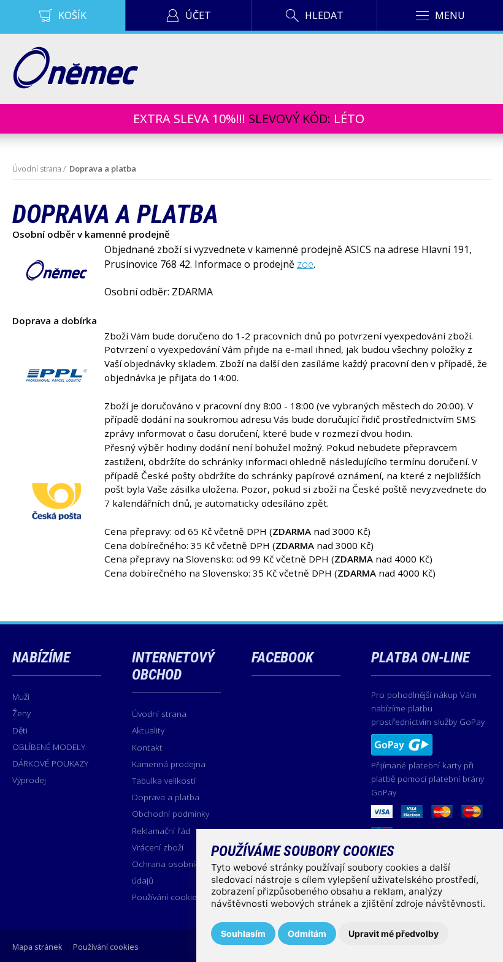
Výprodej (29, 780)
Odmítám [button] (307, 933)
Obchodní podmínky (170, 813)
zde (305, 264)
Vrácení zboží (157, 847)
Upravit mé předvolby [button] (393, 933)
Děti (20, 730)
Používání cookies (166, 897)
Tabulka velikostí (164, 780)
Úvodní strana (36, 168)
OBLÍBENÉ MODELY (48, 746)
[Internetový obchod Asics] (75, 85)
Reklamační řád (161, 830)
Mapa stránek (37, 946)
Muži (20, 696)
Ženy (21, 713)
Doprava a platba (165, 797)
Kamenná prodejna (168, 764)
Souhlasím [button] (243, 933)
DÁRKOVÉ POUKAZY (50, 763)
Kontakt (147, 747)
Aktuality (148, 730)
